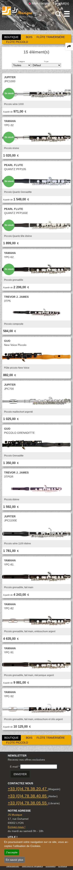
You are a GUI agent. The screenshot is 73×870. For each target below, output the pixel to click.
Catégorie (21, 61)
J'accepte (12, 852)
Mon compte (41, 3)
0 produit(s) (60, 3)
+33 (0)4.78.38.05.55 (28, 803)
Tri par (46, 61)
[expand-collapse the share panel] (69, 46)
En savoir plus (14, 859)
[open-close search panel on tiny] (58, 14)
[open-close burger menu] (67, 14)
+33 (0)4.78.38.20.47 (28, 788)
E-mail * (14, 766)
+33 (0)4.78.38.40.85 (28, 796)
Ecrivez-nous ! (16, 826)
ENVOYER (20, 774)
